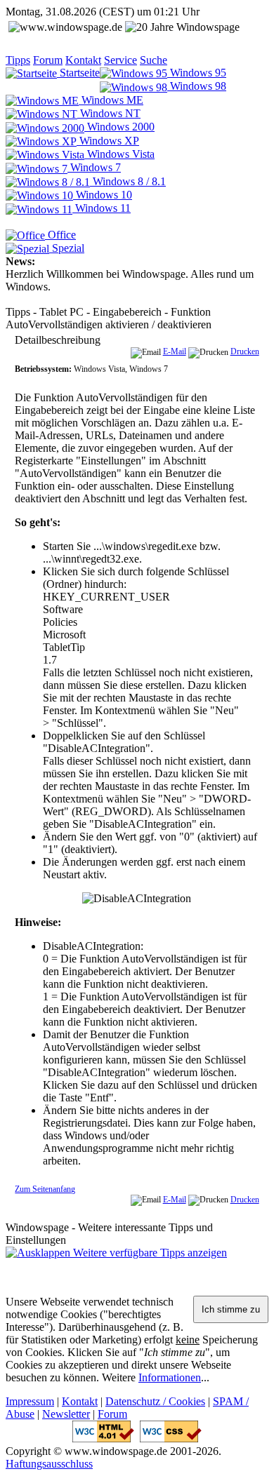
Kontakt (83, 60)
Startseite (78, 73)
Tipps (18, 60)
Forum (48, 60)
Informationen (169, 1377)
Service (120, 60)
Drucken (244, 351)
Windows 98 (196, 86)
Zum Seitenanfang (45, 1189)
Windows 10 (102, 195)
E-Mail (174, 351)
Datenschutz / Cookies (155, 1401)
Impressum (30, 1401)
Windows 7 (94, 167)
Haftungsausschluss (49, 1464)
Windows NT (109, 113)
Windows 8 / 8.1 (128, 181)
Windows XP (108, 141)
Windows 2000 (119, 127)
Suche (153, 60)
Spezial (66, 248)
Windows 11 (101, 208)
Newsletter (66, 1414)
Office (60, 235)
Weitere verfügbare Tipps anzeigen (148, 1253)
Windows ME (111, 100)
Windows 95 (196, 73)
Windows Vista (119, 154)
